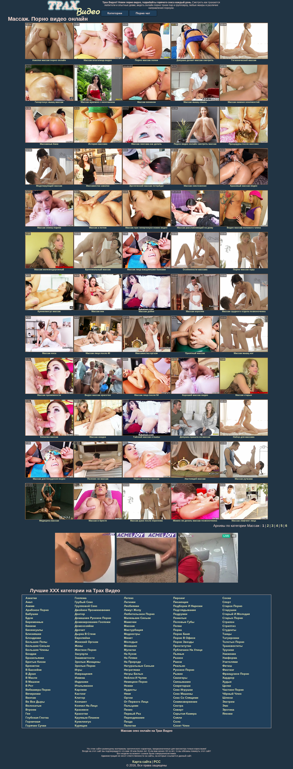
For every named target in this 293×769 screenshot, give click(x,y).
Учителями (230, 661)
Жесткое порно (85, 649)
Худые (227, 681)
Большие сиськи (38, 645)
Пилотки (130, 725)
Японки (227, 713)
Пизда (128, 721)
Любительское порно (139, 614)
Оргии (128, 697)
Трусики (228, 649)
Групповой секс (86, 606)
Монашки (130, 645)
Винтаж (31, 697)
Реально (179, 665)
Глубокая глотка (37, 717)
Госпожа (81, 598)
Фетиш (227, 665)
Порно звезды (183, 641)
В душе (31, 673)
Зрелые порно (85, 665)
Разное (178, 657)
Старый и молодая (236, 614)
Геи (28, 713)
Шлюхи (227, 697)
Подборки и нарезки (188, 606)
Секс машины (183, 693)
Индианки (81, 681)
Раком (177, 661)
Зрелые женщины (87, 661)
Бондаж (31, 653)
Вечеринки (33, 693)
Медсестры (132, 633)
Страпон (228, 621)
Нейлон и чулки (135, 677)
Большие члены (37, 649)
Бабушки (32, 614)
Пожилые (180, 618)
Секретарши (182, 685)
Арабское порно (37, 610)
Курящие (81, 725)
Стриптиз (229, 625)
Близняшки (33, 633)
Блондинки (33, 637)
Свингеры (180, 677)
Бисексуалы (34, 629)
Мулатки (130, 649)
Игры (78, 669)
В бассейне (34, 669)
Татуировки (230, 637)
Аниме (30, 606)
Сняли (177, 717)
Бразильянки (35, 657)
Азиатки (31, 598)
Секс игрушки (183, 689)
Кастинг (80, 693)
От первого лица (136, 701)
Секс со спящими (185, 697)
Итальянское (84, 685)
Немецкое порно (135, 681)
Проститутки (182, 645)
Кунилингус (83, 721)
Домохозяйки (84, 625)
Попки (177, 625)
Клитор (80, 697)
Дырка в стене (85, 633)
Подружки (180, 614)
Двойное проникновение (92, 610)
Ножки (128, 685)
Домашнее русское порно (93, 618)
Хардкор (228, 677)
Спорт (226, 602)
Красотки (81, 713)
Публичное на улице (188, 649)
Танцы (227, 633)
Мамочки (130, 621)
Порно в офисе (184, 637)
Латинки (130, 602)
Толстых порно (233, 641)
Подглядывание (184, 610)
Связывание (182, 681)
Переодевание (134, 717)
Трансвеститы (232, 645)
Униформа (229, 657)
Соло (177, 721)
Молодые (131, 641)
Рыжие (178, 673)
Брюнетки (32, 665)
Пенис (128, 709)
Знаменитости (85, 657)
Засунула (81, 653)
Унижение (229, 653)
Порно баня (181, 633)
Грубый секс (84, 602)
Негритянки (132, 669)
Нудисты (130, 689)
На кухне (130, 653)
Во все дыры (35, 701)
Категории (114, 13)
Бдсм (29, 618)
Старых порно (232, 618)
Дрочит (80, 629)
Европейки (82, 637)
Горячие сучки (36, 725)
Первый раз (132, 713)
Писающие (180, 602)
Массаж (129, 625)
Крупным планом (87, 717)
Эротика (228, 709)
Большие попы (36, 641)
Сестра (178, 705)
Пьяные (178, 653)
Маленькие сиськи (137, 618)
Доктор (80, 614)
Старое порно (232, 606)
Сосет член (181, 725)
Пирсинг (179, 598)
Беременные (34, 621)
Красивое (81, 709)
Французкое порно (235, 673)
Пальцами (131, 705)
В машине (33, 681)
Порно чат (143, 13)
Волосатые (33, 705)
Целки (226, 685)
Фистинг (228, 669)
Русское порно (183, 669)
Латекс (129, 598)
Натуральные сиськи (139, 665)
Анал (29, 602)
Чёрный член (231, 693)
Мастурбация (133, 629)
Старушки (229, 610)
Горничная (33, 721)
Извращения (83, 673)
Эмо (225, 705)
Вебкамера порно (38, 689)
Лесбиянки (131, 606)
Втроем (31, 709)
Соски (226, 598)
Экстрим (228, 701)
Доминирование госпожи (92, 621)
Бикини (31, 625)
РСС (157, 761)
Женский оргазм (86, 641)
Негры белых (133, 673)
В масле (31, 677)
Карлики (81, 689)
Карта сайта (141, 761)
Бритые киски (36, 661)
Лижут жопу (132, 610)
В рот (29, 685)
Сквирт (178, 709)
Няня (127, 693)
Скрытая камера (185, 713)
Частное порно (233, 689)
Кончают (81, 701)
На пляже (130, 657)
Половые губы (183, 621)
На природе (132, 661)
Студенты (229, 629)
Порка (177, 629)
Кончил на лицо (86, 705)
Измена (80, 677)
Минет (128, 637)
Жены (79, 645)
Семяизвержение (185, 701)
